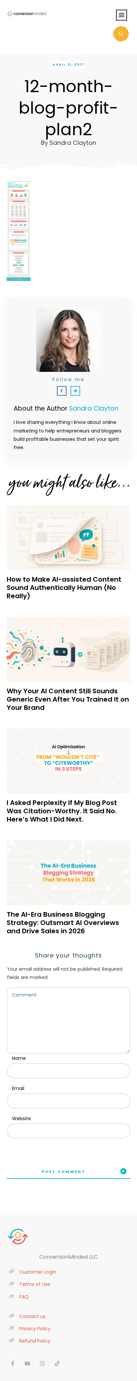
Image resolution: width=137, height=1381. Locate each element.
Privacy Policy (35, 1328)
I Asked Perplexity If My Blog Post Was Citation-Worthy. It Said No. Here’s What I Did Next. (62, 811)
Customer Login (37, 1272)
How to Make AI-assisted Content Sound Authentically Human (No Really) (64, 588)
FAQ (24, 1297)
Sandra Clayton (93, 408)
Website (21, 1118)
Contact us (32, 1316)
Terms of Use (34, 1284)
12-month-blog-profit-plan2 (68, 108)
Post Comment (63, 1171)
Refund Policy (35, 1341)
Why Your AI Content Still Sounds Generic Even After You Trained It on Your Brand (68, 699)
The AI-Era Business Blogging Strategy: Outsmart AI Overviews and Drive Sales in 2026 (63, 923)
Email (18, 1088)
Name (19, 1058)
